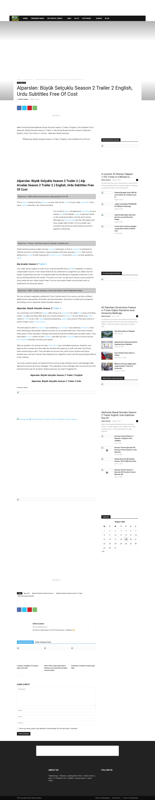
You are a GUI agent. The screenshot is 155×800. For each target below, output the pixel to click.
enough (52, 249)
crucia (66, 202)
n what (26, 319)
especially (85, 202)
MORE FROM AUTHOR (43, 642)
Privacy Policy (116, 798)
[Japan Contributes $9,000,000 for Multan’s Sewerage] (107, 207)
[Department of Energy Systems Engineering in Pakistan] (107, 345)
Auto (76, 18)
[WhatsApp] (35, 108)
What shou (85, 328)
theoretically (69, 220)
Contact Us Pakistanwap (130, 798)
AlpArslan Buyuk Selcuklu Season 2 (43, 593)
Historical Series (54, 18)
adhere (75, 255)
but (61, 214)
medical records (55, 255)
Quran (99, 18)
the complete (22, 339)
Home (25, 18)
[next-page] (22, 674)
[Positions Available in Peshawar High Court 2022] (29, 655)
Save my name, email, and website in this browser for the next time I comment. (48, 728)
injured (24, 205)
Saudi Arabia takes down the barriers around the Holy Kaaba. (124, 217)
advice (45, 313)
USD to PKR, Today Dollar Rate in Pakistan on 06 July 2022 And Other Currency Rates (55, 668)
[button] (143, 18)
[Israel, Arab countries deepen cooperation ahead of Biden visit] (107, 229)
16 (110, 539)
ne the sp (29, 337)
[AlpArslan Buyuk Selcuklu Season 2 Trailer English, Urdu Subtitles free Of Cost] (119, 396)
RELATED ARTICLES (25, 642)
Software (86, 18)
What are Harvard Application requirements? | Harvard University (125, 366)
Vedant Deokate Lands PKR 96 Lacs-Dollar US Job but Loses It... (125, 195)
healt (72, 269)
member (68, 316)
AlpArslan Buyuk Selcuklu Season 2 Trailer (69, 593)
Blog (107, 18)
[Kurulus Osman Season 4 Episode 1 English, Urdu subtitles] (107, 439)
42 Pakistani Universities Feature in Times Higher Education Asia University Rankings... (118, 310)
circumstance (39, 322)
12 (126, 535)
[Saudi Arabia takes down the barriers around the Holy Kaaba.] (107, 218)
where (25, 202)
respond (76, 249)
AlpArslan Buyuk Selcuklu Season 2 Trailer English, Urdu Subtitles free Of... (118, 415)
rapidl (41, 319)
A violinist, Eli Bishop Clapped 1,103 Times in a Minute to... (117, 175)
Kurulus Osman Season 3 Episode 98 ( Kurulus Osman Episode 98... (124, 472)
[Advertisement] (77, 8)
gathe (66, 211)
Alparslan (27, 593)
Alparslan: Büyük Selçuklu (26, 596)
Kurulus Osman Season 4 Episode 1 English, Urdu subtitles (123, 438)
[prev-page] (18, 674)
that (23, 316)
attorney (44, 202)
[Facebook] (19, 108)
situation (48, 337)
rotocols (78, 252)
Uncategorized (28, 79)
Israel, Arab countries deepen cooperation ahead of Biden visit (125, 228)
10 (115, 535)
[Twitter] (24, 108)
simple (77, 214)
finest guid (70, 337)
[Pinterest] (29, 108)
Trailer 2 (42, 264)
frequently (41, 328)
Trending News (37, 18)
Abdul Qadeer (23, 99)
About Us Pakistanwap (102, 798)
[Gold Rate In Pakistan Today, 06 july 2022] (83, 655)
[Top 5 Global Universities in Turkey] (107, 356)
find (79, 313)
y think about (52, 345)
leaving (64, 319)
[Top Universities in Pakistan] (107, 334)
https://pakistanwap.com (40, 627)
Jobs (69, 18)
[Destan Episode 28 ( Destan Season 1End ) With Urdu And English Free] (107, 462)
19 (126, 539)
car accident (63, 328)
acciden (65, 313)
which (19, 258)
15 (104, 539)
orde (30, 255)
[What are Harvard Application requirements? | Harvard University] (107, 367)
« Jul (102, 551)
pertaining (85, 211)
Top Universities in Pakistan (124, 331)
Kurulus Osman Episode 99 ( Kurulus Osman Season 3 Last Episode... (125, 450)
